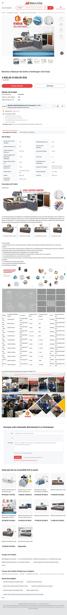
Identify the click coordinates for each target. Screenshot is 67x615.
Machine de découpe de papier (10, 562)
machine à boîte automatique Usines (13, 590)
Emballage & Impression (12, 12)
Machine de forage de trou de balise (41, 559)
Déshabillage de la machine (9, 559)
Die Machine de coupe (55, 559)
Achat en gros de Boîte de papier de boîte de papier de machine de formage (23, 594)
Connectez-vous (7, 124)
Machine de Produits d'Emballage (28, 12)
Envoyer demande (17, 86)
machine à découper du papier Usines (13, 582)
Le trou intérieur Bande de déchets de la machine (26, 559)
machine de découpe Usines (34, 582)
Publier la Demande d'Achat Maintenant (25, 460)
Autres (3, 565)
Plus (3, 597)
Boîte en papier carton (32, 590)
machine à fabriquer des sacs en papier (41, 586)
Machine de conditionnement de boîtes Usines (15, 586)
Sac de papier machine (24, 562)
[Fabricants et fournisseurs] (33, 3)
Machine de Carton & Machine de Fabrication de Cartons (51, 12)
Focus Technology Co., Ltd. (33, 603)
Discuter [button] (50, 86)
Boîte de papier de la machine (41, 562)
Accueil (3, 12)
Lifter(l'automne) (53, 562)
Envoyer (17, 457)
